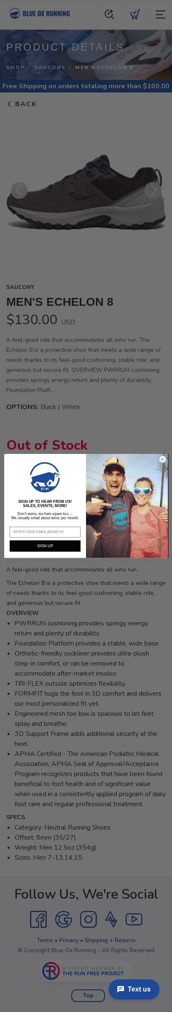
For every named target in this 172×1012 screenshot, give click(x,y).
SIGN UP (45, 546)
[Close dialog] (162, 459)
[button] (45, 477)
